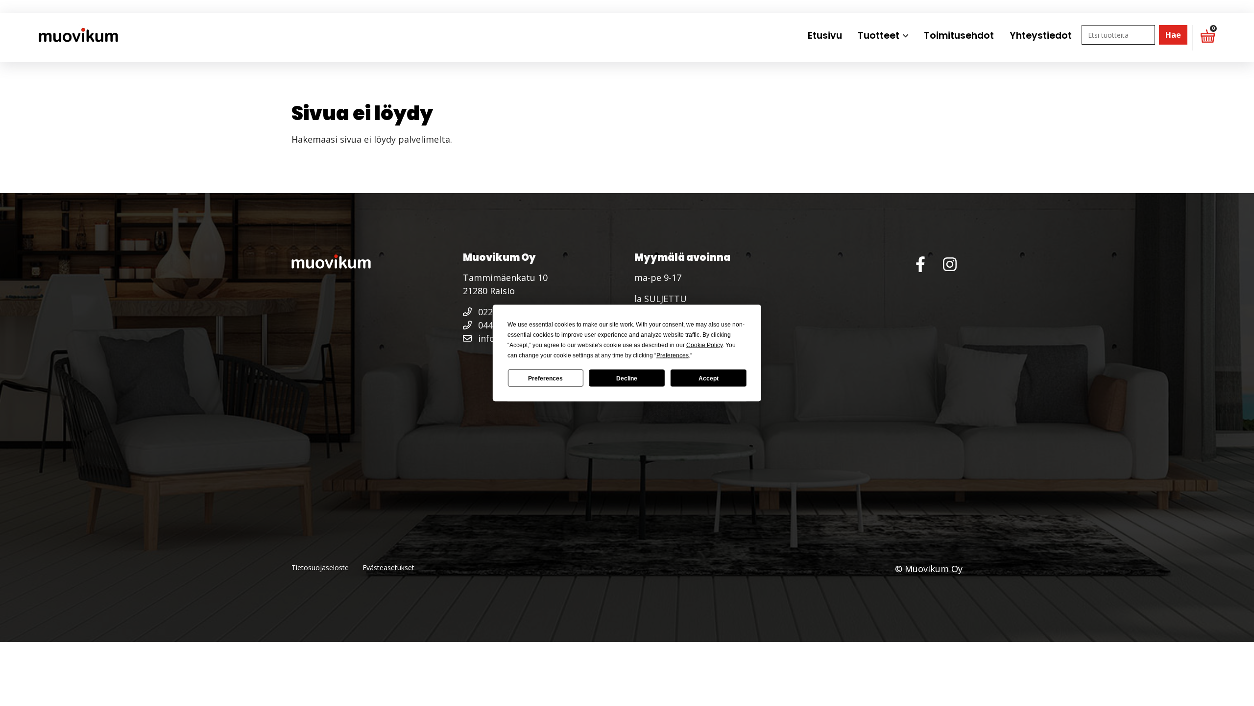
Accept (709, 378)
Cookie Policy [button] (704, 345)
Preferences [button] (672, 355)
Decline (626, 378)
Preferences (545, 378)
